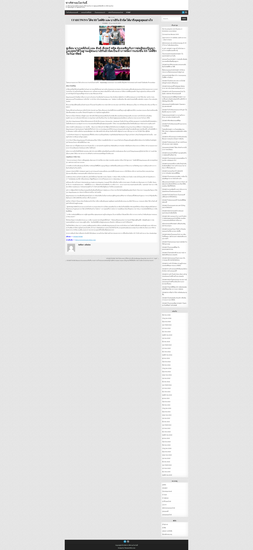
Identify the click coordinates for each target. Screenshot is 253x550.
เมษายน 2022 (166, 378)
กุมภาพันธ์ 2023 (167, 345)
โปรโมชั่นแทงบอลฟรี (72, 12)
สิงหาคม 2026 (166, 315)
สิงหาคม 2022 (166, 365)
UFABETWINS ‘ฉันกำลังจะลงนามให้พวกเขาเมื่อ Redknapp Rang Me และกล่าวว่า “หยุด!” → (132, 258)
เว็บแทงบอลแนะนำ (100, 12)
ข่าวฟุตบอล (165, 498)
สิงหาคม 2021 (166, 405)
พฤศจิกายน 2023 (167, 335)
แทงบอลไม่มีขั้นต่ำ (86, 12)
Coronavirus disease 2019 (170, 34)
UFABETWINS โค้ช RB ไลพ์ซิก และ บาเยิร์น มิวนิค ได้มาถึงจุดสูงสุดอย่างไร (112, 20)
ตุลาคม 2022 (166, 358)
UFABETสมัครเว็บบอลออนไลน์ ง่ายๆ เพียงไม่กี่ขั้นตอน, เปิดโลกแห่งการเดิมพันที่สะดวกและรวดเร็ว (174, 236)
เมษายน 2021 (166, 418)
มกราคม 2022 (166, 388)
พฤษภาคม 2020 (167, 455)
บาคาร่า (164, 504)
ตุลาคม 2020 (166, 438)
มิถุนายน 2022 (166, 371)
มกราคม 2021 (166, 428)
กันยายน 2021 (166, 401)
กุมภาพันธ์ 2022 (167, 385)
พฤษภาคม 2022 (167, 375)
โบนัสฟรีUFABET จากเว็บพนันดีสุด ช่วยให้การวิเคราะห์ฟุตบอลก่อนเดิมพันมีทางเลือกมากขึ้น (174, 131)
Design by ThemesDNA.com (126, 548)
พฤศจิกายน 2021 (167, 395)
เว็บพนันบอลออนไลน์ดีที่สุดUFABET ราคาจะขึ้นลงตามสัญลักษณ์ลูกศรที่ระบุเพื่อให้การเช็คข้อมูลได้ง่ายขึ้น (174, 99)
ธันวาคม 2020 (166, 431)
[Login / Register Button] (183, 12)
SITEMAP (128, 12)
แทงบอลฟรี (165, 511)
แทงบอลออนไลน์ (167, 514)
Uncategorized (167, 491)
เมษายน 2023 (166, 338)
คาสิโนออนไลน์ (166, 501)
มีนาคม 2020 (166, 461)
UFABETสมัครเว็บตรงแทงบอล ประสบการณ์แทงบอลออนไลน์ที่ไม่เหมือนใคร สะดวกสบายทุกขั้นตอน (174, 282)
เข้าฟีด (164, 527)
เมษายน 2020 (166, 458)
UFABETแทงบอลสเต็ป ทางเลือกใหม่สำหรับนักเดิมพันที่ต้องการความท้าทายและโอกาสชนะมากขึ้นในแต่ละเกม (174, 166)
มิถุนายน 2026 (166, 321)
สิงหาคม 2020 (166, 445)
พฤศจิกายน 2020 (167, 435)
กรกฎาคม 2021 (166, 408)
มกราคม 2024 (166, 328)
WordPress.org (167, 534)
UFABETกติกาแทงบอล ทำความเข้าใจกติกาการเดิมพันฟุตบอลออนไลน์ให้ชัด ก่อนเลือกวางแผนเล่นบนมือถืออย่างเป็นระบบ (174, 218)
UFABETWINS (78, 236)
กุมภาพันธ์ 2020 (167, 465)
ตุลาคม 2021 (166, 398)
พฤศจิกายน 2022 (167, 355)
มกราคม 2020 (166, 468)
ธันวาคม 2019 (166, 471)
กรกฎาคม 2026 (166, 318)
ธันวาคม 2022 (166, 351)
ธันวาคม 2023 (166, 331)
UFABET (165, 488)
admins (106, 23)
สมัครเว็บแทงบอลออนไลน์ (115, 12)
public (164, 484)
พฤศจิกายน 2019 (167, 475)
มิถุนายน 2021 (166, 411)
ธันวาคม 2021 (166, 391)
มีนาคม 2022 (166, 381)
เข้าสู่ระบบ (165, 524)
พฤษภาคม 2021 (166, 415)
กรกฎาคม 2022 (166, 368)
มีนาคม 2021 (166, 421)
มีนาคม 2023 (166, 341)
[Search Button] (186, 12)
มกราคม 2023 (166, 348)
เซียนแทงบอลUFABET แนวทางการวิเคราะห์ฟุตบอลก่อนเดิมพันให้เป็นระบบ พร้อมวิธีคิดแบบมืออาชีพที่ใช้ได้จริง (174, 184)
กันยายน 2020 (166, 441)
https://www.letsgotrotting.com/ (85, 240)
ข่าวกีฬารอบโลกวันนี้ (76, 2)
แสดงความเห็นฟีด (167, 531)
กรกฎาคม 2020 (166, 448)
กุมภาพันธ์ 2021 (166, 425)
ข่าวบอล (112, 17)
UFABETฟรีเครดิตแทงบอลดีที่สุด (171, 120)
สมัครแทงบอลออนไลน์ (168, 508)
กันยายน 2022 (166, 361)
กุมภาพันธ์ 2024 (166, 325)
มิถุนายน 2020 (166, 451)
